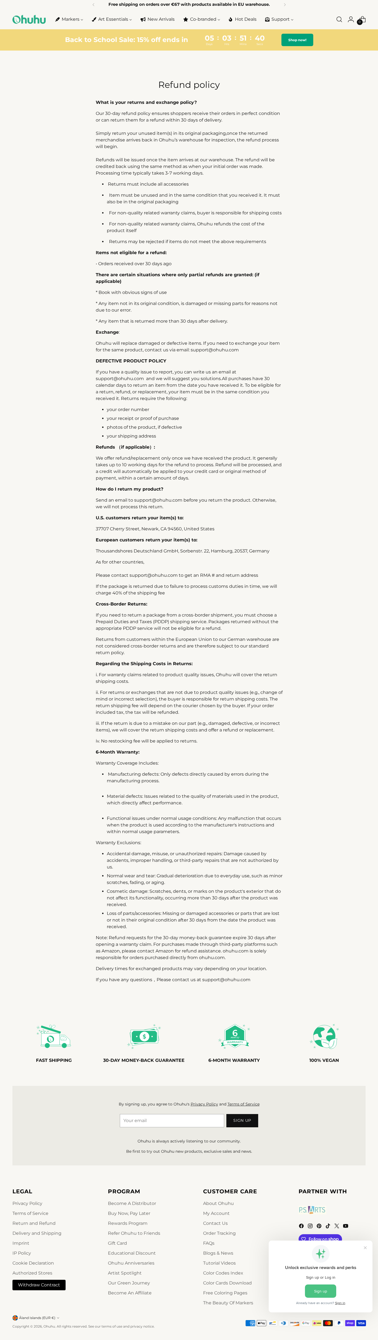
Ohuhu (49, 1326)
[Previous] (93, 4)
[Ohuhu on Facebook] (302, 1227)
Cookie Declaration (33, 1263)
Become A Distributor (132, 1203)
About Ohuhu (218, 1203)
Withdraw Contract (39, 1285)
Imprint (20, 1243)
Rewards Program (127, 1223)
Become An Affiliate (130, 1293)
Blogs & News (218, 1253)
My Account (216, 1213)
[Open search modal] (339, 19)
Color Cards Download (227, 1283)
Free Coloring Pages (225, 1293)
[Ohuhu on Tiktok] (328, 1227)
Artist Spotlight (125, 1273)
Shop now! (297, 40)
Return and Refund (34, 1223)
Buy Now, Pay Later (129, 1213)
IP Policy (21, 1253)
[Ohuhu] (29, 19)
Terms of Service (243, 1104)
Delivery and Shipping (36, 1233)
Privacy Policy (204, 1104)
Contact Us (215, 1223)
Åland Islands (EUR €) (37, 1318)
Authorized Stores (32, 1273)
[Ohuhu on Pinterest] (319, 1227)
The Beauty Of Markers (228, 1302)
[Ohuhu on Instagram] (310, 1227)
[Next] (285, 4)
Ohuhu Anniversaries (131, 1263)
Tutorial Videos (219, 1263)
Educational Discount (132, 1253)
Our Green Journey (129, 1283)
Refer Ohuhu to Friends (134, 1233)
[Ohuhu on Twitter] (337, 1227)
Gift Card (117, 1243)
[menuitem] (69, 19)
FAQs (208, 1243)
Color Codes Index (223, 1273)
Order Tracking (219, 1233)
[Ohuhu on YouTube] (346, 1227)
